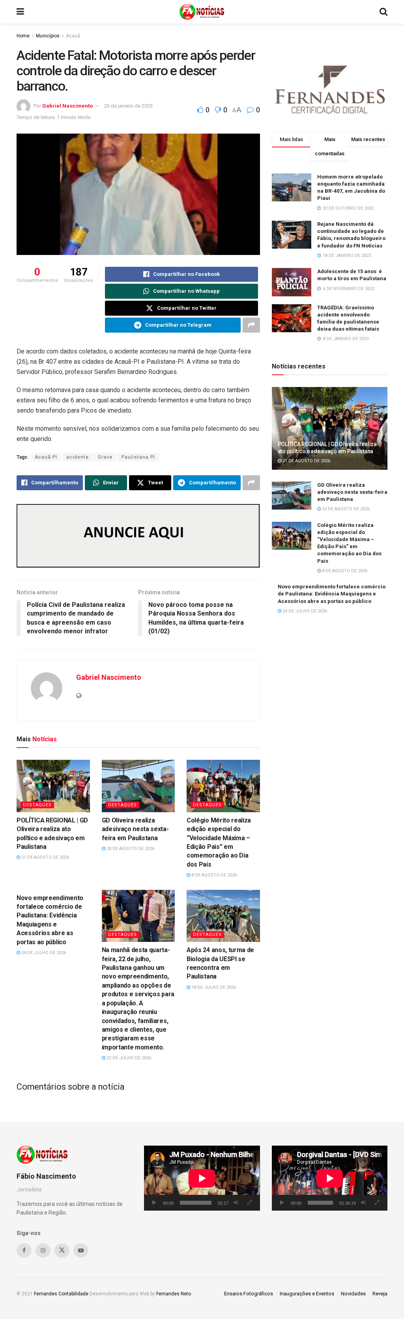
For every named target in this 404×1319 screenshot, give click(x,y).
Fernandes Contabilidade (61, 1294)
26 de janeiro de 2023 (128, 106)
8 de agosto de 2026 (213, 875)
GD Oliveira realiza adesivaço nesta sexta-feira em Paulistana (135, 829)
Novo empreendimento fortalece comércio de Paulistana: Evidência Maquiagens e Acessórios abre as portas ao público (331, 594)
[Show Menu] (20, 12)
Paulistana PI (138, 457)
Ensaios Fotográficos (248, 1294)
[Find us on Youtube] (80, 1250)
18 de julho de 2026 (213, 987)
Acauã (73, 36)
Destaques (37, 804)
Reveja (379, 1294)
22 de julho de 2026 (128, 1057)
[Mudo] (236, 1203)
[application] (202, 1178)
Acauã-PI (46, 457)
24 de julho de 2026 (43, 952)
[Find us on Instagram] (43, 1250)
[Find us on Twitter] (61, 1250)
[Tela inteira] (250, 1203)
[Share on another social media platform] (251, 325)
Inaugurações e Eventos (307, 1294)
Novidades (353, 1294)
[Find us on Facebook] (24, 1250)
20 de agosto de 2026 (129, 848)
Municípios (48, 36)
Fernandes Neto (173, 1294)
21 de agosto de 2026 (44, 857)
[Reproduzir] (154, 1203)
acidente (77, 457)
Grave (105, 457)
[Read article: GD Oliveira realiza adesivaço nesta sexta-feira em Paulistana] (138, 786)
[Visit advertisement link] (138, 535)
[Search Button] (383, 12)
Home (23, 36)
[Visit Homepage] (202, 12)
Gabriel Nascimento (67, 106)
